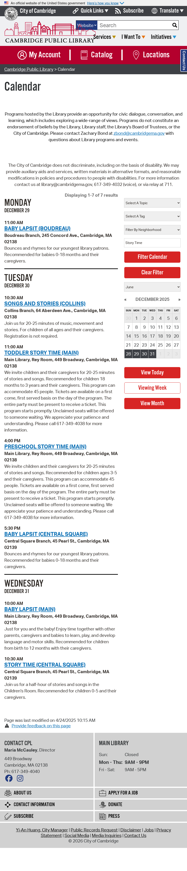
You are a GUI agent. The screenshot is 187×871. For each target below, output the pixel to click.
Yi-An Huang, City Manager (42, 830)
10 (152, 327)
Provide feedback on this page (41, 725)
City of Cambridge (38, 11)
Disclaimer (130, 830)
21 (128, 345)
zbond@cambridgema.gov (139, 133)
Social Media (77, 835)
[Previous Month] (125, 299)
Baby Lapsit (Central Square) (46, 533)
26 (168, 345)
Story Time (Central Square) (45, 664)
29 (136, 354)
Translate (169, 11)
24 (152, 345)
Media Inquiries (107, 835)
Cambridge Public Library (28, 69)
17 (152, 336)
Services (102, 37)
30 (144, 354)
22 (136, 345)
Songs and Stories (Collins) (45, 303)
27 (176, 345)
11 (160, 327)
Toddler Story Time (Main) (41, 352)
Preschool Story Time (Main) (45, 446)
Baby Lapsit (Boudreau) (37, 228)
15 (136, 336)
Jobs (149, 830)
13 (176, 327)
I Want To (131, 37)
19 (168, 336)
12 (168, 327)
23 (144, 345)
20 (176, 336)
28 (128, 354)
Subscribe (133, 11)
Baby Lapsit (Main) (29, 609)
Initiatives (161, 37)
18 (160, 336)
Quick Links (92, 11)
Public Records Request (94, 830)
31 (152, 354)
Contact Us (135, 835)
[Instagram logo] (21, 779)
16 (144, 336)
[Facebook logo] (10, 779)
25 (160, 345)
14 (128, 336)
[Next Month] (179, 299)
